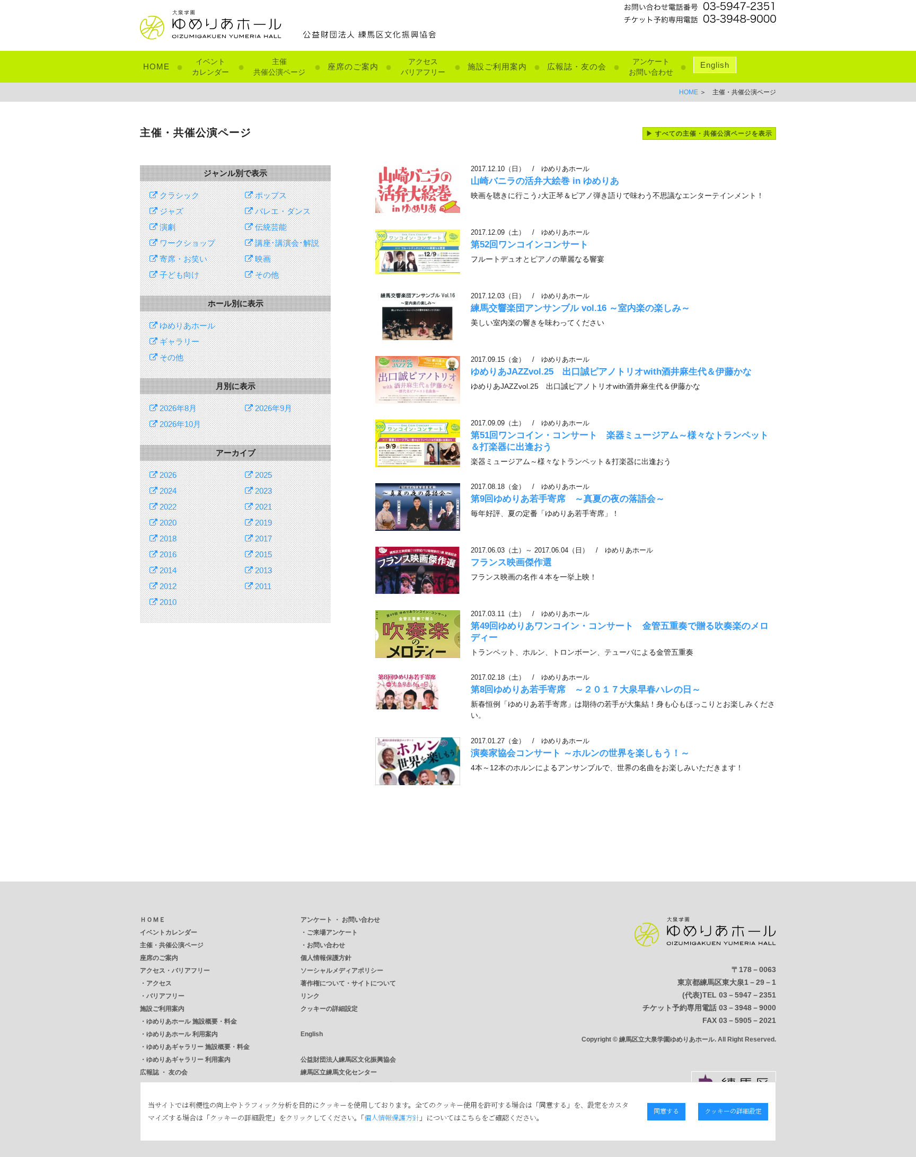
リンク (310, 996)
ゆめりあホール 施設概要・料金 (191, 1021)
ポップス (270, 195)
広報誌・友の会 (576, 66)
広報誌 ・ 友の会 (164, 1072)
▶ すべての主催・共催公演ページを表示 (709, 133)
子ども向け (178, 274)
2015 (262, 554)
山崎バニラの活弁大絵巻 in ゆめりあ (545, 181)
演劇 (166, 227)
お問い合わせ (326, 945)
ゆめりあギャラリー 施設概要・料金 (198, 1047)
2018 (167, 538)
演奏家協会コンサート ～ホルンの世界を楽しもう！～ (580, 753)
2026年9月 (272, 408)
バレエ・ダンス (282, 211)
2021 (262, 506)
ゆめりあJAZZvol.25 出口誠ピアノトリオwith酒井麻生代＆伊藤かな (611, 372)
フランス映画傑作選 (511, 562)
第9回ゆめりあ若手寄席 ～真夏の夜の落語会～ (568, 499)
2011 (262, 586)
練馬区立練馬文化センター (339, 1072)
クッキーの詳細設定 (329, 1008)
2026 (167, 474)
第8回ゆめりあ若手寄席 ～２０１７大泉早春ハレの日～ (586, 689)
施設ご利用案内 (497, 66)
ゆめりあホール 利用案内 (182, 1034)
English (714, 64)
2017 (262, 538)
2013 (262, 570)
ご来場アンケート (332, 932)
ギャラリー (178, 341)
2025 (262, 474)
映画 (262, 258)
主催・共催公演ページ (172, 945)
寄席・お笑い (182, 258)
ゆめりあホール (186, 325)
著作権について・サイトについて (348, 983)
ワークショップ (186, 242)
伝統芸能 (270, 227)
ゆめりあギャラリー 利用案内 (188, 1059)
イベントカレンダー (168, 932)
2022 (167, 506)
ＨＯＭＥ (152, 919)
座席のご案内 (353, 66)
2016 (167, 554)
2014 (167, 570)
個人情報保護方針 (326, 958)
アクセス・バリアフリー (175, 970)
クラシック (178, 195)
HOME (156, 66)
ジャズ (170, 211)
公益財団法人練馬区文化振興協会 (348, 1059)
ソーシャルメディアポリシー (342, 970)
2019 (262, 522)
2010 (167, 602)
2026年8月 (177, 408)
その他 (266, 274)
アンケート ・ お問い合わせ (340, 919)
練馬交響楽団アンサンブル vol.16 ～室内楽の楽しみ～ (580, 308)
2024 (167, 490)
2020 (167, 522)
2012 (167, 586)
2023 (262, 490)
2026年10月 (179, 424)
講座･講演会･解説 (286, 242)
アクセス (159, 983)
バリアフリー (165, 996)
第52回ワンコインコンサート (534, 244)
